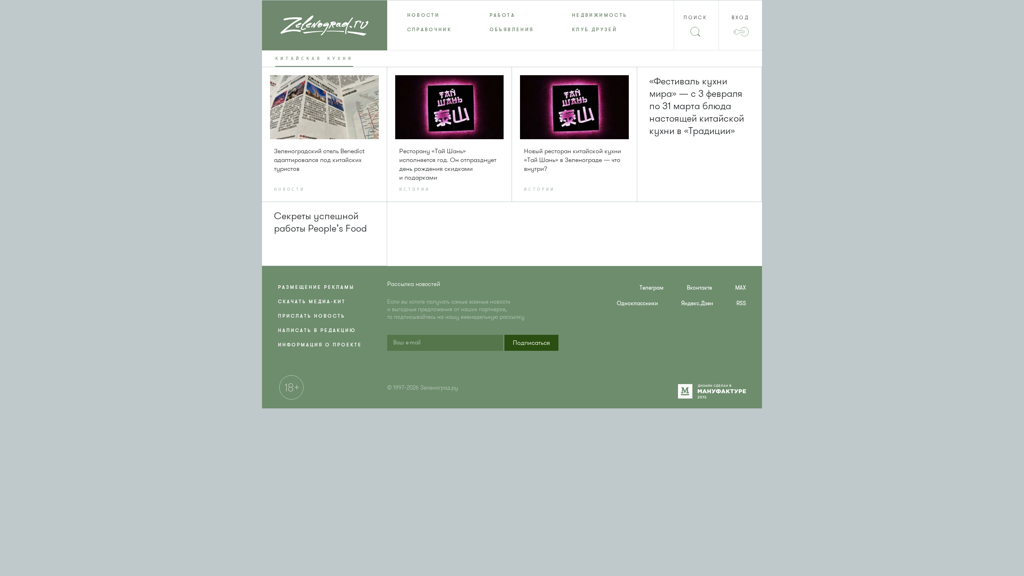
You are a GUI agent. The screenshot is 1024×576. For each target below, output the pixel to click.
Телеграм (652, 288)
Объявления (512, 29)
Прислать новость (311, 316)
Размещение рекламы (316, 287)
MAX (740, 288)
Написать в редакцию (317, 330)
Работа (502, 15)
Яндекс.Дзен (697, 303)
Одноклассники (637, 303)
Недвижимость (599, 15)
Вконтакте (699, 288)
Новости (423, 15)
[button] (531, 343)
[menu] (512, 22)
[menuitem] (428, 15)
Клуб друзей (594, 29)
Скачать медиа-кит (312, 301)
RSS (741, 303)
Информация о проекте (320, 345)
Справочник (429, 29)
